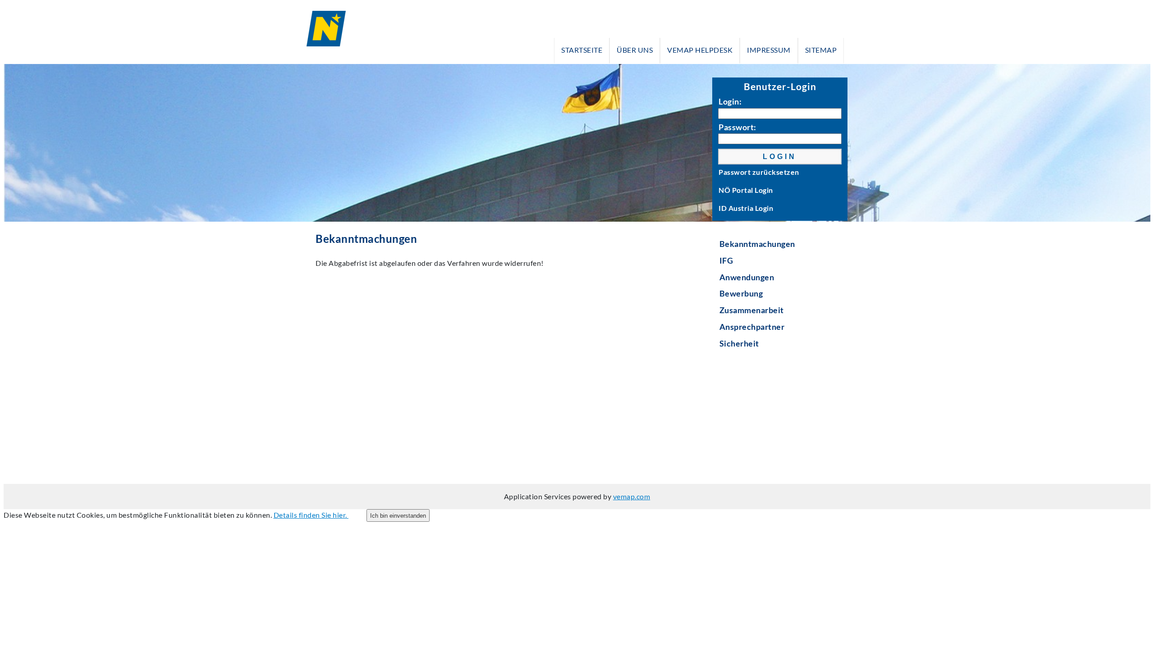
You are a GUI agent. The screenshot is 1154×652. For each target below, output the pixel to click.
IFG (726, 260)
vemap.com (631, 496)
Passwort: (737, 127)
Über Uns (635, 50)
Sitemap (821, 50)
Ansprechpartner (752, 327)
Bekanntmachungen (757, 244)
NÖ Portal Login (746, 190)
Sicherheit (739, 343)
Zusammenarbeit (751, 310)
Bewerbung (741, 293)
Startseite (581, 50)
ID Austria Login (746, 208)
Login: (730, 101)
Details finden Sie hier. (311, 515)
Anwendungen (746, 277)
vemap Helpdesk (700, 50)
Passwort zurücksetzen (759, 172)
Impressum (769, 50)
